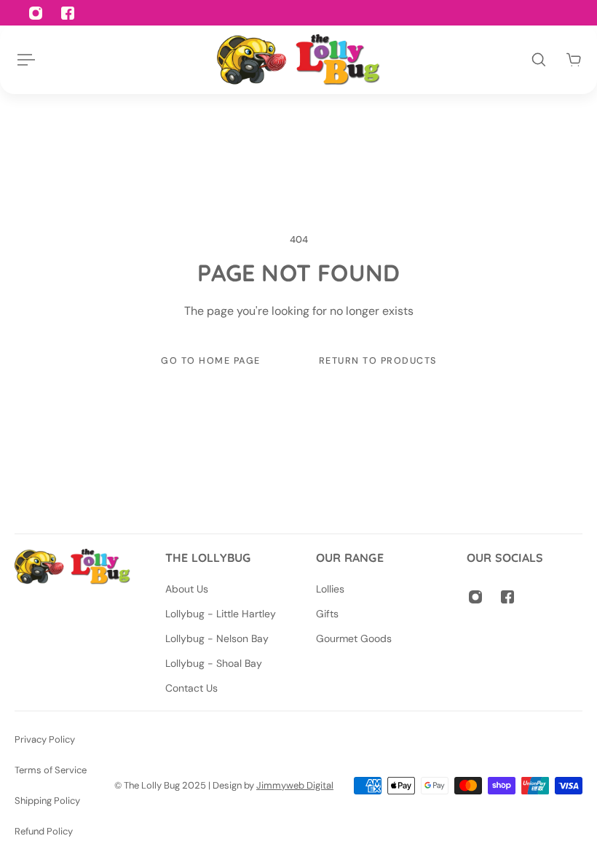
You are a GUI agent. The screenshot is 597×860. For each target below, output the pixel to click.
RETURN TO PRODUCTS (377, 361)
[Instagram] (475, 597)
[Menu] (23, 60)
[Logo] (298, 60)
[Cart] (573, 60)
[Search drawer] (538, 60)
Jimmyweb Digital (294, 785)
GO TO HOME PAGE (211, 361)
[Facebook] (507, 597)
